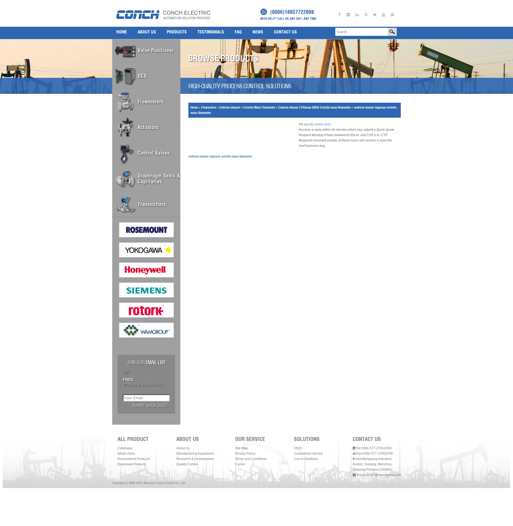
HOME (121, 31)
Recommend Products (134, 459)
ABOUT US (147, 31)
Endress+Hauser (229, 107)
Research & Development (195, 459)
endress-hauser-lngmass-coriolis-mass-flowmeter (220, 156)
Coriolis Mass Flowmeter (259, 107)
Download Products (132, 464)
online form (322, 124)
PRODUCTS (177, 31)
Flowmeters (208, 107)
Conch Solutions (306, 459)
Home (194, 107)
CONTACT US (285, 31)
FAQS (298, 448)
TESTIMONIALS (210, 31)
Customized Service (308, 453)
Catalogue (125, 448)
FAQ (238, 31)
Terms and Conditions (251, 459)
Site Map (241, 448)
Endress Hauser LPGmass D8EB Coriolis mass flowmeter (314, 107)
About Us (183, 448)
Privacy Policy (245, 453)
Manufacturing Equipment (195, 453)
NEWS (257, 31)
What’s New (126, 453)
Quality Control (187, 464)
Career (240, 464)
